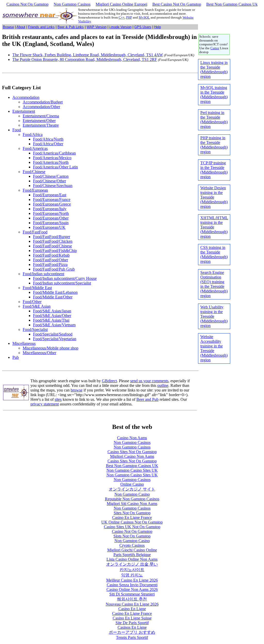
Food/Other (32, 301)
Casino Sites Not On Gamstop (132, 452)
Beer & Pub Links (70, 27)
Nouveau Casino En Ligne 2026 (132, 604)
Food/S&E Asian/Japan (52, 311)
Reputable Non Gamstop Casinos (132, 499)
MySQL (144, 17)
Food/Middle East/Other (52, 297)
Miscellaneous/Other (39, 352)
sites (58, 399)
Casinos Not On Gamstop (27, 4)
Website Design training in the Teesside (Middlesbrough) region (214, 197)
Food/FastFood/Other (50, 260)
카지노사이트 (132, 569)
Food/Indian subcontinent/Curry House (65, 278)
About (20, 27)
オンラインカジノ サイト (132, 489)
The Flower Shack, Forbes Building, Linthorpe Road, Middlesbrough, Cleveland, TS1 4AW (87, 55)
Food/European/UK (49, 227)
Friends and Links (41, 27)
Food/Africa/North (48, 139)
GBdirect (109, 381)
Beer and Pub (147, 399)
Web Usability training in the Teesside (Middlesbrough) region (214, 316)
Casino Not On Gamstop (132, 531)
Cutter (214, 48)
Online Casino (132, 484)
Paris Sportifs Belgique (132, 554)
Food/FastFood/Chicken (52, 241)
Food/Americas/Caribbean (54, 153)
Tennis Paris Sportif (132, 637)
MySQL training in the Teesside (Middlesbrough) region (214, 94)
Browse (8, 27)
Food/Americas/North (51, 162)
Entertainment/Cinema (41, 116)
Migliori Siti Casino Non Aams (132, 503)
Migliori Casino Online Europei (121, 4)
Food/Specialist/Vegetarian (54, 339)
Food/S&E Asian (37, 306)
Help (157, 27)
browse (76, 390)
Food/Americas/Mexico (52, 158)
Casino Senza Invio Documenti (132, 585)
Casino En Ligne (132, 609)
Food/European (35, 190)
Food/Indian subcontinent (43, 274)
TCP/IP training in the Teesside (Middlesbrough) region (214, 170)
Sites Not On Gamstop (132, 513)
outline (162, 385)
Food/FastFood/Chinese (52, 246)
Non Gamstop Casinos (72, 4)
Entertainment (23, 111)
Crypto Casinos (132, 545)
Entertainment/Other (39, 120)
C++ (122, 17)
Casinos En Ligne (132, 627)
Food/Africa (33, 134)
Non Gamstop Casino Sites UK (132, 470)
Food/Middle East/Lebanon (55, 292)
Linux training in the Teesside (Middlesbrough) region (214, 69)
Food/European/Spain (51, 223)
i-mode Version (120, 27)
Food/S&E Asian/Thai (51, 320)
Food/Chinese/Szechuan (52, 185)
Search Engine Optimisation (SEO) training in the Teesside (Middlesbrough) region (214, 284)
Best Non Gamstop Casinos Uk (232, 4)
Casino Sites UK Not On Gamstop (132, 527)
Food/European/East (49, 195)
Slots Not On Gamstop (132, 536)
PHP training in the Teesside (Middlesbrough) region (214, 145)
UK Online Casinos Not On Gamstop (132, 522)
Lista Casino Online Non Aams (132, 559)
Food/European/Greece (52, 204)
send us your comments (149, 381)
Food (16, 130)
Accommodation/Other (41, 106)
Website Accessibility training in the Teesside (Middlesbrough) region (214, 348)
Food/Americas (35, 148)
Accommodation (25, 97)
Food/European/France (51, 199)
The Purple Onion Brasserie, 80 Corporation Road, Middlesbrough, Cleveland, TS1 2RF (84, 59)
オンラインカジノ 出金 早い (132, 564)
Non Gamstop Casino (132, 494)
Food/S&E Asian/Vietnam (54, 325)
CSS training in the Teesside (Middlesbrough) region (214, 254)
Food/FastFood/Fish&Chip (55, 250)
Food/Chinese (34, 171)
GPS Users (142, 27)
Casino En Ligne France (132, 517)
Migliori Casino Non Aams (132, 456)
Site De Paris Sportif (132, 623)
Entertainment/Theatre (41, 125)
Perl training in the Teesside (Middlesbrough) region (214, 119)
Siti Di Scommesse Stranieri (132, 594)
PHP (129, 17)
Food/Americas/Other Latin (55, 167)
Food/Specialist (35, 329)
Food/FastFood (35, 232)
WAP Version (96, 27)
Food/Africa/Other (48, 144)
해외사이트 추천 (132, 599)
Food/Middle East (37, 288)
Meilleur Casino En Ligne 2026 (132, 580)
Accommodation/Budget (43, 102)
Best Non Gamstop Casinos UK (132, 465)
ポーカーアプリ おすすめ (132, 632)
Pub (15, 357)
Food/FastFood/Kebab (51, 255)
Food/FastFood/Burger (51, 236)
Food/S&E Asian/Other (52, 315)
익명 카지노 (132, 575)
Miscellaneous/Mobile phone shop (50, 348)
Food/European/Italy (50, 209)
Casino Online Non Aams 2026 (132, 589)
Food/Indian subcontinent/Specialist (62, 283)
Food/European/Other (51, 218)
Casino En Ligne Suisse (132, 618)
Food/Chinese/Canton (51, 176)
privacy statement (44, 404)
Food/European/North (51, 213)
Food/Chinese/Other (49, 181)
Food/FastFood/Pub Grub (54, 269)
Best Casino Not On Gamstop (176, 4)
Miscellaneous (24, 343)
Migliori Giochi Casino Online (132, 550)
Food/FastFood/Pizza (50, 264)
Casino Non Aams (132, 438)
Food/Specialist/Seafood (52, 334)
